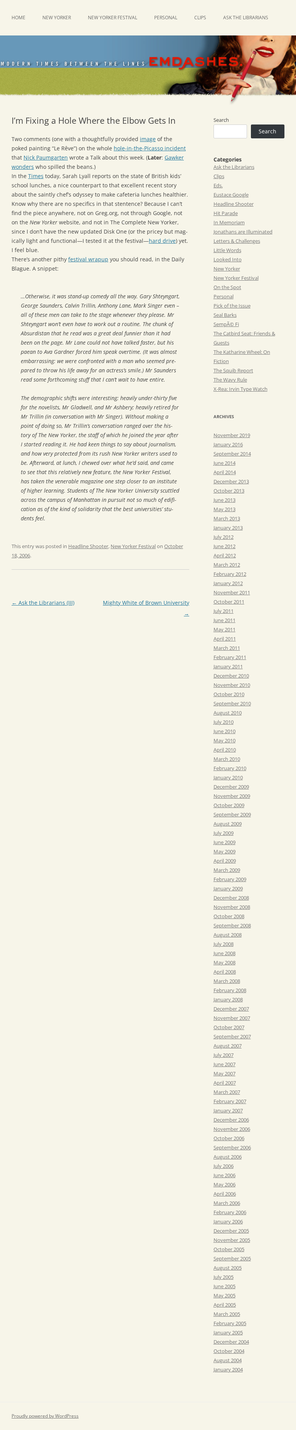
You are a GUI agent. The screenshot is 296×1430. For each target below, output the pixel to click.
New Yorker (56, 17)
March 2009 (227, 869)
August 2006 (228, 1156)
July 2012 (224, 536)
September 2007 (232, 1036)
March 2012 (227, 564)
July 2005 (224, 1277)
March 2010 (227, 758)
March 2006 (227, 1203)
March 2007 (227, 1091)
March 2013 (227, 518)
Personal (165, 17)
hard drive (162, 240)
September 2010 (232, 703)
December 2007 (231, 1008)
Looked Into (228, 259)
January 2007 (228, 1110)
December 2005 (231, 1230)
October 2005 (229, 1249)
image (148, 139)
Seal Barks (225, 314)
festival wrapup (88, 259)
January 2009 (228, 888)
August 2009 (228, 823)
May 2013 (224, 509)
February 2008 (230, 990)
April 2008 (225, 971)
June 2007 (224, 1064)
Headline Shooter (88, 546)
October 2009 (229, 805)
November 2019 (232, 435)
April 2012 (225, 555)
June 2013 (224, 499)
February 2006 (230, 1212)
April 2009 (225, 860)
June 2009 (224, 842)
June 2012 (224, 546)
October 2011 (229, 601)
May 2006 (224, 1184)
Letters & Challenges (237, 240)
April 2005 (225, 1304)
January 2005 (228, 1332)
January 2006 (228, 1221)
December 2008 (231, 897)
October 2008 (229, 916)
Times (36, 176)
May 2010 (224, 740)
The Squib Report (233, 370)
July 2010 (224, 721)
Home (18, 17)
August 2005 (228, 1267)
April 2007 (225, 1082)
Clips (200, 17)
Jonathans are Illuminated (243, 231)
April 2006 (225, 1193)
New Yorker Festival (112, 17)
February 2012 (230, 573)
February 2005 (230, 1323)
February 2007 (230, 1101)
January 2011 (228, 666)
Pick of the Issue (232, 305)
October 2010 (229, 694)
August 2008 (228, 934)
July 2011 (224, 610)
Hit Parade (226, 213)
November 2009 (232, 795)
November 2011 (232, 592)
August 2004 (228, 1360)
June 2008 (224, 953)
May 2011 (224, 629)
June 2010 (224, 731)
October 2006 (229, 1138)
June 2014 (224, 462)
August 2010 (228, 712)
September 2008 (232, 925)
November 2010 (232, 684)
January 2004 (228, 1369)
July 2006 (224, 1166)
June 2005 (224, 1286)
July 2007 (224, 1054)
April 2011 (225, 638)
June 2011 (224, 620)
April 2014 (225, 472)
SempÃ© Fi (226, 324)
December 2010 (231, 675)
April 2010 (225, 749)
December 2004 (231, 1341)
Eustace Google (231, 194)
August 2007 (228, 1045)
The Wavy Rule (230, 379)
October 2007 (229, 1027)
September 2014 (232, 453)
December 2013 (231, 481)
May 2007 (224, 1073)
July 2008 (224, 943)
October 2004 (229, 1351)
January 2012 (228, 583)
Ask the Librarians (245, 17)
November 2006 (232, 1128)
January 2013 (228, 527)
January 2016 (228, 444)
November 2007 (232, 1017)
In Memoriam (229, 222)
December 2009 (231, 786)
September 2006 (232, 1147)
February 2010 (230, 768)
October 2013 (229, 490)
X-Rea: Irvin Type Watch (240, 388)
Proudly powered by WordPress (45, 1416)
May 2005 (224, 1295)
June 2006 (224, 1175)
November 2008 (232, 906)
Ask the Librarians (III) (43, 602)
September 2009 (232, 814)
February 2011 (230, 657)
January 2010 (228, 777)
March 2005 (227, 1314)
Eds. (218, 185)
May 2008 (224, 962)
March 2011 (227, 647)
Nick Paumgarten (46, 157)
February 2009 (230, 879)
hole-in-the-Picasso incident (150, 148)
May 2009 (224, 851)
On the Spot (227, 287)
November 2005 (232, 1240)
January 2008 (228, 999)
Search (221, 119)
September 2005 (232, 1258)
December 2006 (231, 1119)
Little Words (227, 250)
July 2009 (224, 832)
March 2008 (227, 980)
